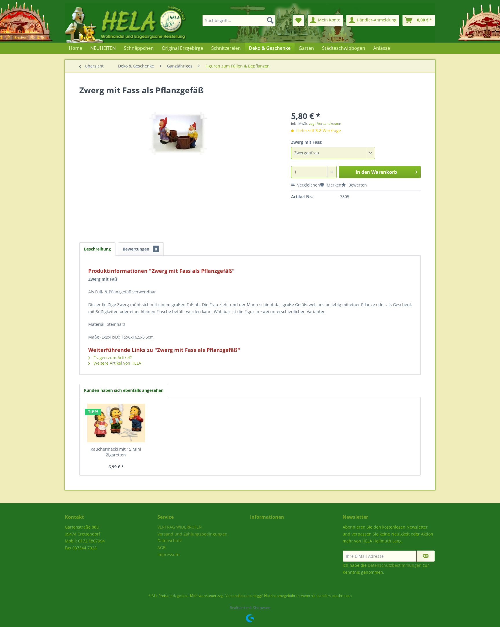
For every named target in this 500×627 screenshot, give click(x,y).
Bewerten (357, 185)
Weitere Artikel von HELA (116, 363)
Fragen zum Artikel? (112, 357)
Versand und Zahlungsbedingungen (192, 534)
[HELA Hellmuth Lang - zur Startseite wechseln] (137, 23)
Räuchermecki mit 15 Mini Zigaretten (116, 452)
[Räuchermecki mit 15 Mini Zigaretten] (116, 423)
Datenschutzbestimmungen (395, 565)
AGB (161, 547)
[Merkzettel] (298, 20)
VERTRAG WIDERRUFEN (179, 527)
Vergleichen (308, 185)
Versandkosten (237, 595)
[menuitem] (235, 20)
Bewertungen (140, 249)
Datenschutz (169, 540)
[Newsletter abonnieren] (425, 556)
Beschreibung (97, 249)
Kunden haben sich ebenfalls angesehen (123, 390)
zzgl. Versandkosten (325, 123)
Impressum (168, 554)
